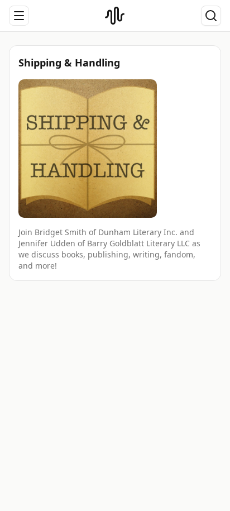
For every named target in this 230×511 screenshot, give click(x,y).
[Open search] (211, 16)
